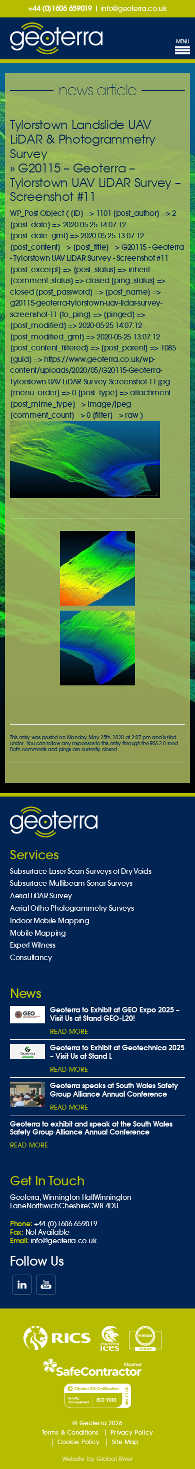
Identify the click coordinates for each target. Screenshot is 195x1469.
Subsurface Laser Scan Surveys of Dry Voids (80, 871)
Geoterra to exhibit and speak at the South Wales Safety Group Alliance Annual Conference (91, 1128)
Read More (69, 1031)
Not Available (48, 1232)
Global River (114, 1459)
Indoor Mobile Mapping (50, 921)
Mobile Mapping (38, 933)
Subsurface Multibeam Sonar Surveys (71, 883)
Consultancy (31, 958)
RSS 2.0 (158, 743)
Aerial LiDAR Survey (41, 896)
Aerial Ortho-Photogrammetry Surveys (72, 908)
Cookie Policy (79, 1442)
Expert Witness (33, 945)
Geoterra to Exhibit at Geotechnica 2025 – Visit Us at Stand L (117, 1052)
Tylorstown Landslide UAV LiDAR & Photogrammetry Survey (82, 139)
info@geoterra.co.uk (134, 8)
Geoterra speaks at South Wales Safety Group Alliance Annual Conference (114, 1090)
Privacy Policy (131, 1432)
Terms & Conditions (70, 1432)
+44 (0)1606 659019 (60, 8)
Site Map (125, 1442)
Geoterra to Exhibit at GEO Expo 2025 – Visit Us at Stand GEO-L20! (115, 1014)
